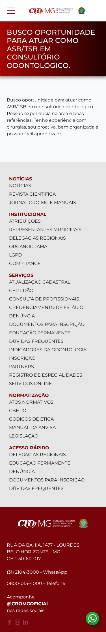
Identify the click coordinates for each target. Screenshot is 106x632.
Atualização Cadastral (39, 282)
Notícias (20, 179)
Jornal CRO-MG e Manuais (42, 202)
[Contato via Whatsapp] (92, 618)
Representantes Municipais (45, 229)
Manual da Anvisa (32, 427)
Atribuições (25, 221)
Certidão (21, 290)
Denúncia (22, 316)
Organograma (28, 246)
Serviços (21, 275)
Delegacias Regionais (37, 238)
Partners (21, 366)
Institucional (27, 214)
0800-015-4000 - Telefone (36, 583)
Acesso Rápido (29, 447)
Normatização (29, 395)
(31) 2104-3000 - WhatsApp (37, 572)
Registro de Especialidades (45, 375)
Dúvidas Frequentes (36, 341)
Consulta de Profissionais (44, 299)
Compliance (25, 263)
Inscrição (22, 358)
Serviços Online (30, 383)
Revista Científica (32, 194)
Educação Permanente (39, 332)
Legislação (23, 436)
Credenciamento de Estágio (46, 307)
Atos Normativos (31, 402)
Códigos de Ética (31, 419)
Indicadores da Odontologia (47, 349)
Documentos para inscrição (47, 324)
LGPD (15, 255)
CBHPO (17, 410)
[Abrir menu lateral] (11, 11)
